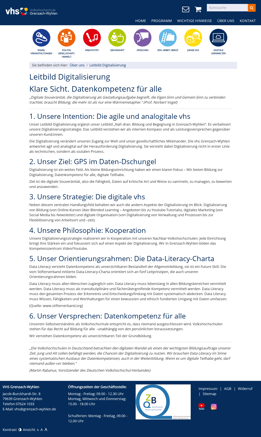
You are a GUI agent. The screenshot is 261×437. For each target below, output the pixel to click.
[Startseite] (42, 9)
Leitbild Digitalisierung (107, 65)
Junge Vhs (193, 50)
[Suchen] (252, 8)
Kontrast (10, 429)
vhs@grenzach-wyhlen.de (35, 409)
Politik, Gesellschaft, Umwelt (66, 53)
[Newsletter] (186, 9)
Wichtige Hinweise (194, 20)
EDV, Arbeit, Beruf (167, 50)
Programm (161, 20)
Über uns (225, 20)
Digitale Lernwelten (218, 51)
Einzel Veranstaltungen (41, 51)
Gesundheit (117, 50)
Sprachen (142, 50)
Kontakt (248, 20)
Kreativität (92, 50)
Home (140, 20)
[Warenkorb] (199, 9)
